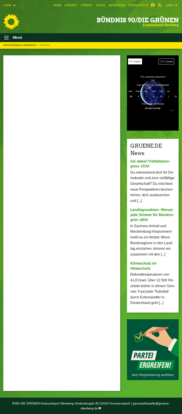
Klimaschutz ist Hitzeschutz (143, 266)
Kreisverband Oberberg (20, 45)
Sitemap (86, 5)
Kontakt (71, 5)
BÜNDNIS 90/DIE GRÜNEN (138, 20)
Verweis (45, 45)
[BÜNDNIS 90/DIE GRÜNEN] (11, 22)
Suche (100, 5)
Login (7, 5)
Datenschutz (138, 5)
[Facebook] (152, 5)
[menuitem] (57, 5)
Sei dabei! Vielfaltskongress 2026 (150, 164)
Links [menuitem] (169, 5)
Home (57, 5)
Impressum (117, 5)
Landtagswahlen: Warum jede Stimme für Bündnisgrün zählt (152, 214)
